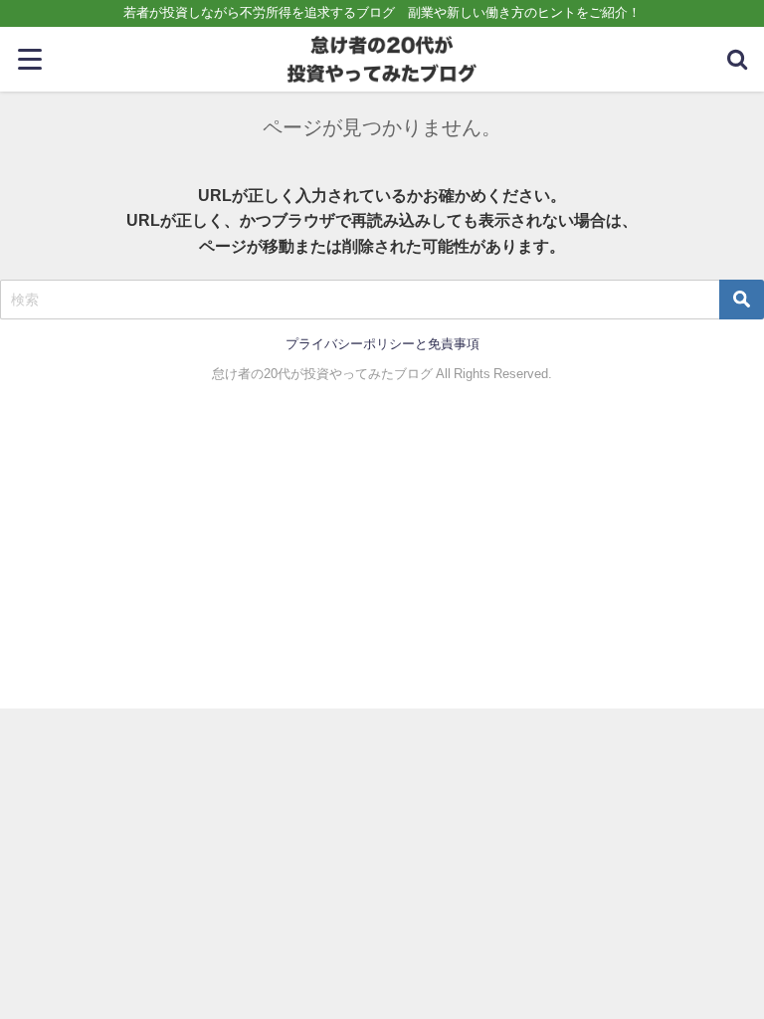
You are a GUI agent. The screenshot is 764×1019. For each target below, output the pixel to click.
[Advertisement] (382, 559)
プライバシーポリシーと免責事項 (382, 343)
